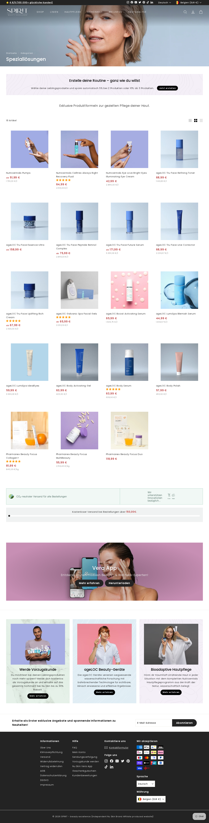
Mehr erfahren (89, 583)
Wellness (115, 11)
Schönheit (95, 11)
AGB (42, 770)
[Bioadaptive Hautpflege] (171, 644)
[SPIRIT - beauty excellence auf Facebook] (111, 761)
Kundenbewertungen (84, 775)
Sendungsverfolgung (84, 756)
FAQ (74, 747)
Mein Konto (79, 752)
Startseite (11, 53)
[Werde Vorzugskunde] (38, 644)
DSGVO (44, 780)
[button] (63, 180)
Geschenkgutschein (84, 770)
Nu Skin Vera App (82, 766)
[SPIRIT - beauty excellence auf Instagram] (106, 761)
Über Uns (45, 747)
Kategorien (27, 53)
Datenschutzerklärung (53, 775)
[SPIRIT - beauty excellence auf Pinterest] (128, 761)
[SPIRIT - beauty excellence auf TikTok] (106, 766)
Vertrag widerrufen (51, 766)
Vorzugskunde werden (85, 761)
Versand (45, 756)
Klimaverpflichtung (51, 752)
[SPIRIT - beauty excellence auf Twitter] (122, 761)
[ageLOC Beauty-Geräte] (104, 644)
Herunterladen (119, 583)
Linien (54, 11)
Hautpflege (73, 11)
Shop (40, 11)
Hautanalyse (137, 11)
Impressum (47, 784)
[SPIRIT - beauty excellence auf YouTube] (117, 761)
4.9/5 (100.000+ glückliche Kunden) (31, 2)
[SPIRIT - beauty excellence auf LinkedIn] (111, 766)
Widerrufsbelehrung (52, 761)
